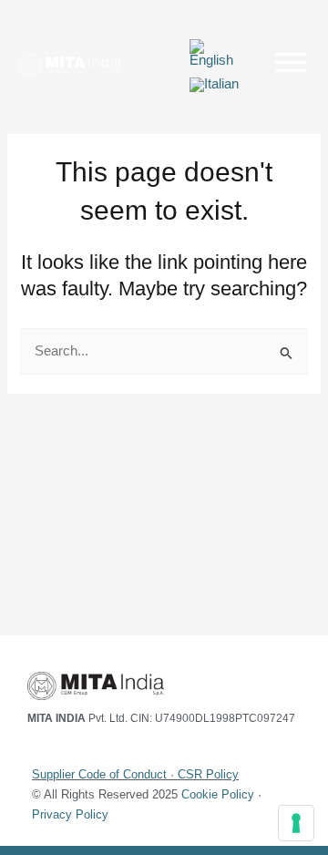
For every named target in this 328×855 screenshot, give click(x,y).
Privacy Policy (70, 814)
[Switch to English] (215, 54)
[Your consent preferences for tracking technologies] (296, 823)
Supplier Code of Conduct (99, 774)
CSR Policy (208, 774)
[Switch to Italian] (214, 85)
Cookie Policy (217, 794)
